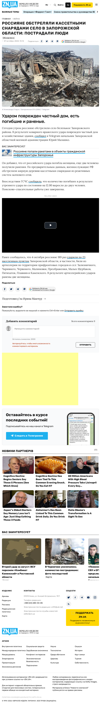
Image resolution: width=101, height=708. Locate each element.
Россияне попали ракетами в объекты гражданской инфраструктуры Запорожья (49, 153)
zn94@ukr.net (57, 607)
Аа (68, 5)
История (78, 650)
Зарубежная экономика (37, 650)
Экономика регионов (11, 667)
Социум (78, 646)
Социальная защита (35, 646)
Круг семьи (80, 654)
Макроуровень (8, 654)
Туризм (78, 659)
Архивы (5, 596)
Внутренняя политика (12, 646)
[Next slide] (97, 12)
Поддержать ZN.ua (82, 5)
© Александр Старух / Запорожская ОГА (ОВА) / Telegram (25, 109)
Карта (4, 616)
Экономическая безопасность (33, 660)
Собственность (82, 663)
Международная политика (14, 650)
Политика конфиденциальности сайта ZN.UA (21, 697)
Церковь (54, 659)
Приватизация (8, 663)
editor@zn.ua (29, 614)
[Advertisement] (40, 379)
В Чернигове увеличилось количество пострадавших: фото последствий (62, 570)
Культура (54, 663)
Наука (53, 646)
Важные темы (10, 12)
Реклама (6, 605)
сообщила (35, 181)
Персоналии (31, 665)
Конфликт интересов (35, 654)
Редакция (6, 600)
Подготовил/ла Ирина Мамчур (22, 298)
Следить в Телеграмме (29, 435)
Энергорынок (8, 659)
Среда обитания (57, 654)
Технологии (55, 650)
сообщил (40, 136)
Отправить (85, 345)
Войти (61, 5)
